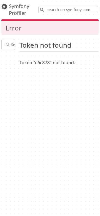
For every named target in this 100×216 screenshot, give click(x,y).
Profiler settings (11, 58)
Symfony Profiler (19, 9)
